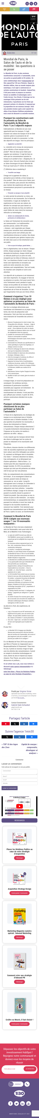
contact (18, 1084)
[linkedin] (22, 1103)
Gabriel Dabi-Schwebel (20, 705)
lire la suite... (21, 698)
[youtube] (28, 1103)
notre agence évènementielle (20, 667)
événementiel (26, 81)
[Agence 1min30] (13, 3)
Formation (24, 9)
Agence (34, 9)
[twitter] (16, 1103)
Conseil (5, 9)
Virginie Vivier (11, 53)
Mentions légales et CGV (19, 1114)
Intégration (14, 9)
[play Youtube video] (19, 806)
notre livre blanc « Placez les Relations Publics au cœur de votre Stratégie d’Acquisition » (19, 673)
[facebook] (10, 1103)
